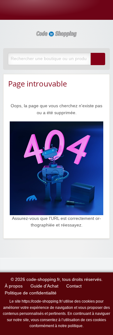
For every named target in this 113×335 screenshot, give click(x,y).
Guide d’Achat (44, 286)
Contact (74, 286)
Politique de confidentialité (30, 293)
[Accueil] (56, 167)
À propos (14, 286)
